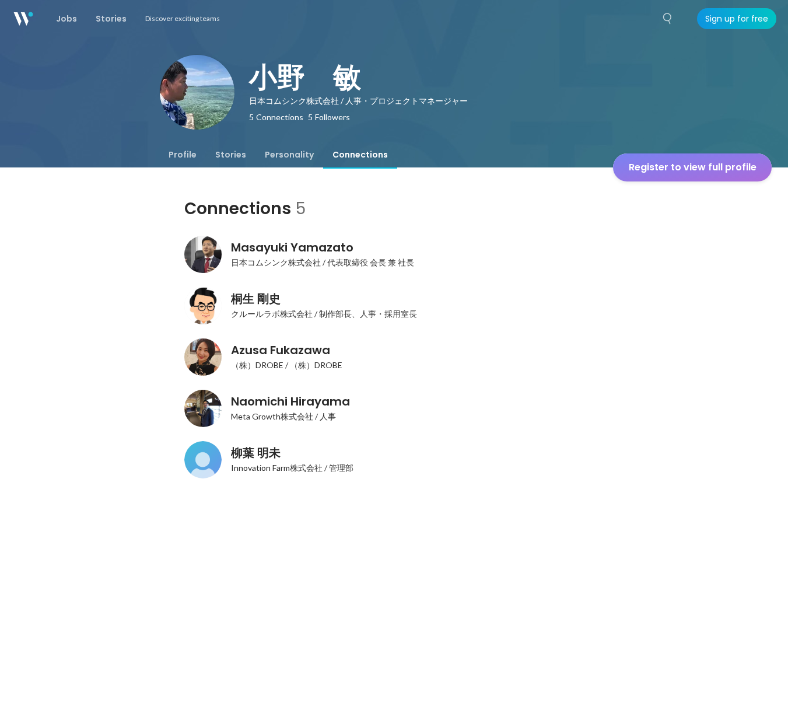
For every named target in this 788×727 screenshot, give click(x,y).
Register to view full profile (693, 167)
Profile (183, 154)
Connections (360, 154)
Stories (230, 154)
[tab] (182, 155)
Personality (289, 154)
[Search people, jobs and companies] (668, 18)
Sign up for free (736, 19)
